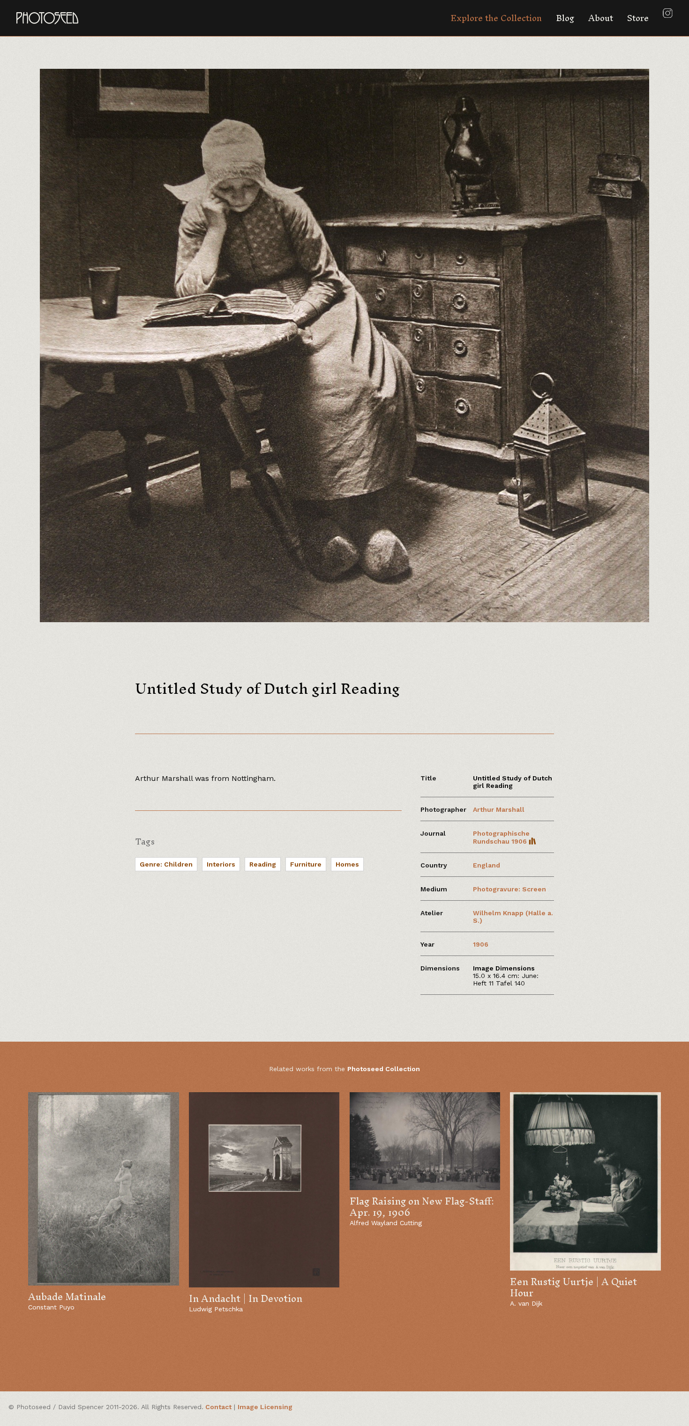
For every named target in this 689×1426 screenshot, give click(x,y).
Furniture (306, 864)
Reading (262, 864)
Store (638, 18)
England (486, 865)
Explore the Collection (496, 18)
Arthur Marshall (498, 809)
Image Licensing (265, 1407)
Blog (565, 18)
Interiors (221, 864)
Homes (347, 864)
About (600, 18)
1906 (480, 944)
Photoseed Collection (383, 1069)
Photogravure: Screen (509, 889)
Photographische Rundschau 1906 (501, 837)
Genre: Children (166, 864)
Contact (218, 1407)
